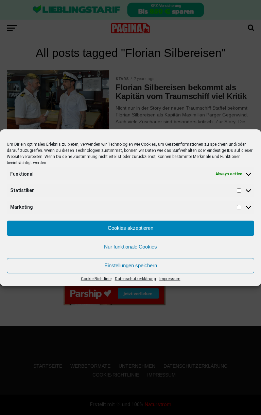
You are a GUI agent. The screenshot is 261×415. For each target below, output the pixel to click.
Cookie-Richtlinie (96, 279)
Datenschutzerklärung (135, 279)
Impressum (169, 279)
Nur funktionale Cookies (130, 247)
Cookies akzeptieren (130, 228)
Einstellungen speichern (130, 265)
